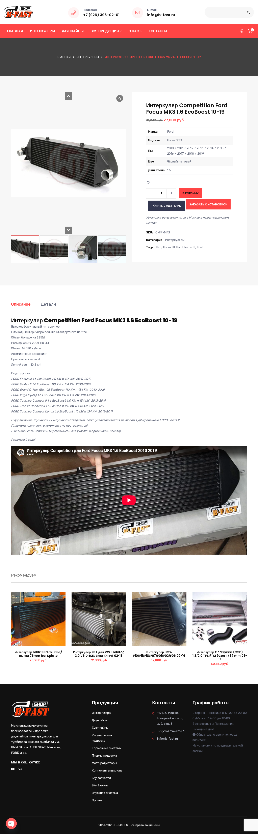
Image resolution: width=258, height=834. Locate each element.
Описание (21, 304)
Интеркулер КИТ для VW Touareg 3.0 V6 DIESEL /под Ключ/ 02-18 (99, 654)
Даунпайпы (73, 31)
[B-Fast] (18, 12)
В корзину (190, 193)
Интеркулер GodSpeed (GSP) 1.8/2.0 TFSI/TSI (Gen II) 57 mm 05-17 (219, 655)
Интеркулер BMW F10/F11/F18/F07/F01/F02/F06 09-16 (159, 654)
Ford (200, 247)
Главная (15, 31)
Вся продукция (105, 31)
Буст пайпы (100, 728)
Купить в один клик (167, 205)
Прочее (97, 800)
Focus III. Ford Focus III (179, 247)
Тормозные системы (106, 748)
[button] (68, 96)
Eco (158, 247)
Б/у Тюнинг (100, 785)
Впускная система (105, 793)
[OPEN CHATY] (11, 823)
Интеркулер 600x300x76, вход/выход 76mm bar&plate (38, 654)
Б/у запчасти (101, 778)
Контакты (158, 31)
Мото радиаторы (104, 763)
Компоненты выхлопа (107, 770)
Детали (48, 304)
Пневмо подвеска (104, 755)
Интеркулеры (42, 31)
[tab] (21, 306)
